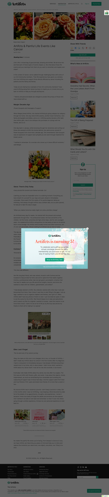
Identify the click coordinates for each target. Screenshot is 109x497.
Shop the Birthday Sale (54, 259)
